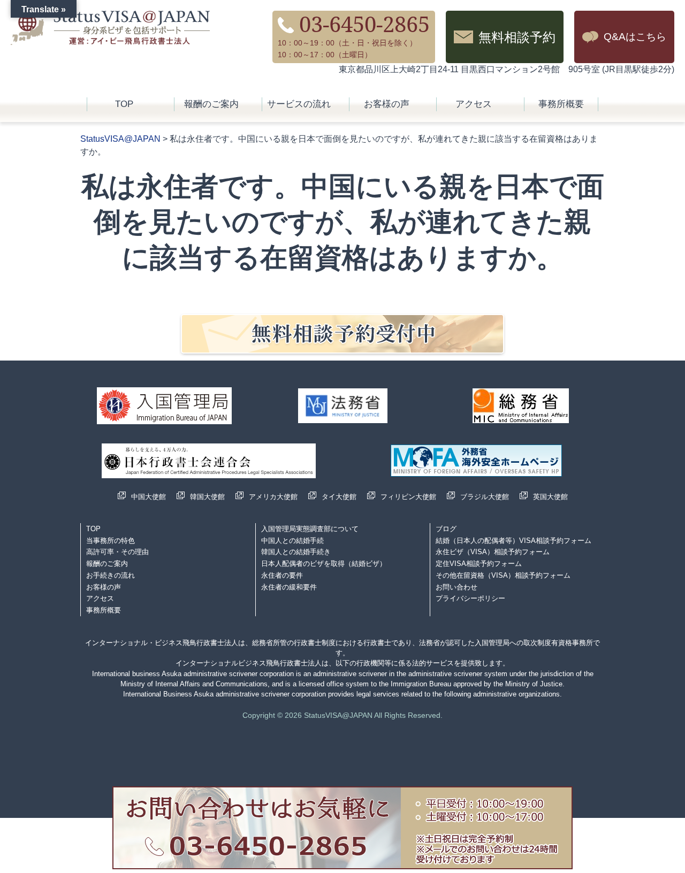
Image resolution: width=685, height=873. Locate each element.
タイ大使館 (339, 497)
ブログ (446, 529)
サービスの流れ (299, 104)
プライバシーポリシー (470, 598)
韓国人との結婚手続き (296, 552)
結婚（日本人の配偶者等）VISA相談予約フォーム (513, 541)
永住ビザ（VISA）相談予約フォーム (493, 552)
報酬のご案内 (211, 104)
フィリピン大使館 (408, 497)
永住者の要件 (282, 575)
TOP (124, 104)
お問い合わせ (456, 587)
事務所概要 (561, 104)
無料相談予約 (516, 36)
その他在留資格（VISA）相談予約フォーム (503, 575)
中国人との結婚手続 (292, 541)
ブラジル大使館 (484, 497)
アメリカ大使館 (273, 497)
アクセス (473, 104)
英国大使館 (550, 497)
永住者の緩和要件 (289, 587)
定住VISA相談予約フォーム (479, 564)
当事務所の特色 (110, 541)
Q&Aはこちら (635, 36)
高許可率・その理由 (117, 552)
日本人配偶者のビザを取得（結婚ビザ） (323, 564)
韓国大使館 (207, 497)
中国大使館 (148, 497)
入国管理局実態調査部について (310, 529)
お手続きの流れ (110, 575)
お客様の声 (386, 104)
